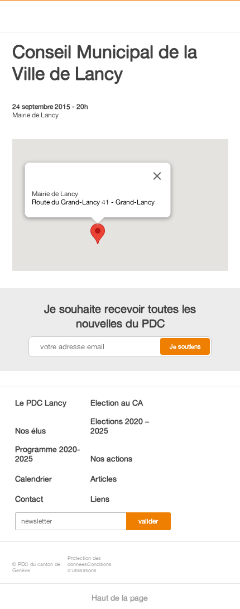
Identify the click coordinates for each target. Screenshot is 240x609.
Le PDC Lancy (40, 402)
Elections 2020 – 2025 (119, 425)
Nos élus (30, 430)
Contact (29, 498)
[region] (120, 205)
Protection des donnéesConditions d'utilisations (90, 564)
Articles (103, 478)
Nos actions (111, 458)
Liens (99, 498)
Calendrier (33, 478)
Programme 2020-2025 (47, 453)
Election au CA (116, 402)
